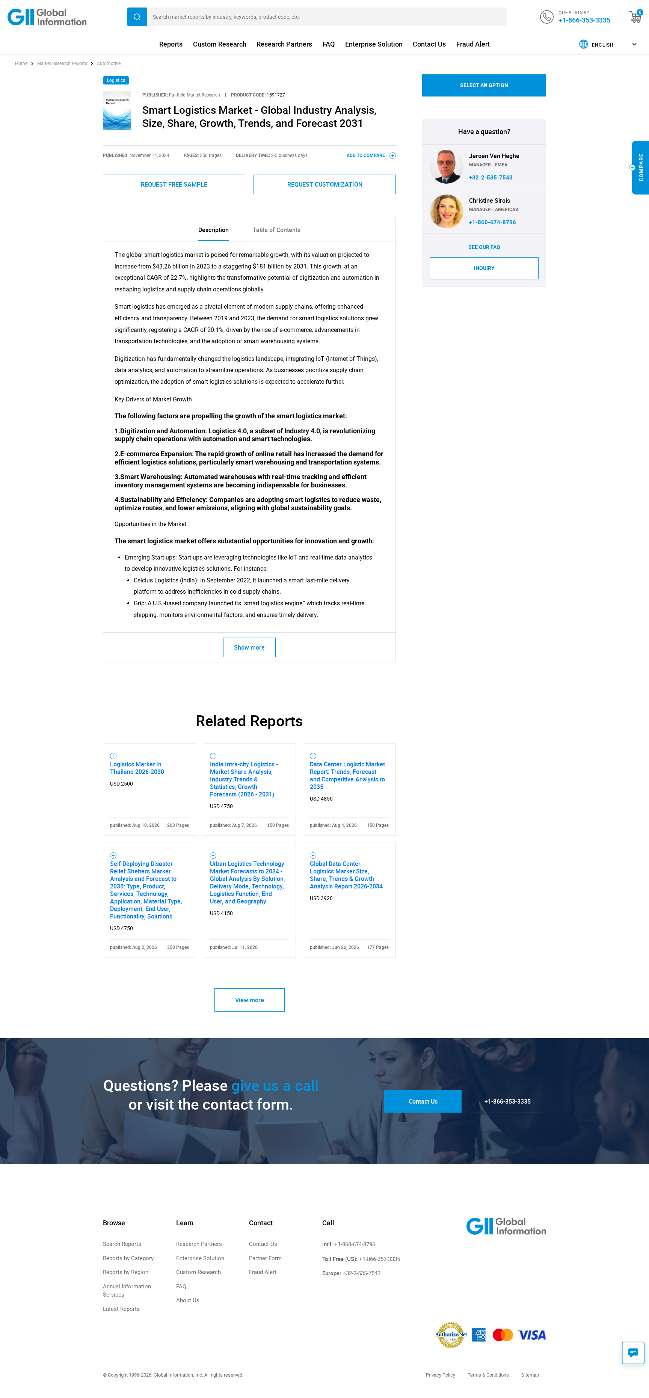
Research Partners (284, 44)
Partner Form (265, 1258)
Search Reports (122, 1244)
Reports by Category (128, 1258)
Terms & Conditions (488, 1375)
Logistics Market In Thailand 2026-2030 (137, 768)
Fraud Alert (473, 44)
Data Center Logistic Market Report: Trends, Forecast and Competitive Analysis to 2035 (347, 775)
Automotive (109, 63)
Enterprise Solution (374, 44)
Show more (249, 647)
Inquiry (484, 268)
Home (22, 63)
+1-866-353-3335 (584, 19)
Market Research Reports (62, 63)
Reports (171, 44)
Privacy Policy (440, 1375)
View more (249, 1000)
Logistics (116, 80)
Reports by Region (125, 1272)
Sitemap (530, 1375)
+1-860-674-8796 (492, 222)
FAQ (329, 44)
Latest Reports (121, 1309)
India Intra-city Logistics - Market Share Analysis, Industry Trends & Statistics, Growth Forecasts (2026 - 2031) (244, 779)
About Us (187, 1300)
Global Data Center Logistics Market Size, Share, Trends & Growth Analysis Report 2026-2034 (346, 875)
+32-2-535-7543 (491, 177)
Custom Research (219, 44)
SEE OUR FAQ (484, 247)
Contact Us (429, 44)
